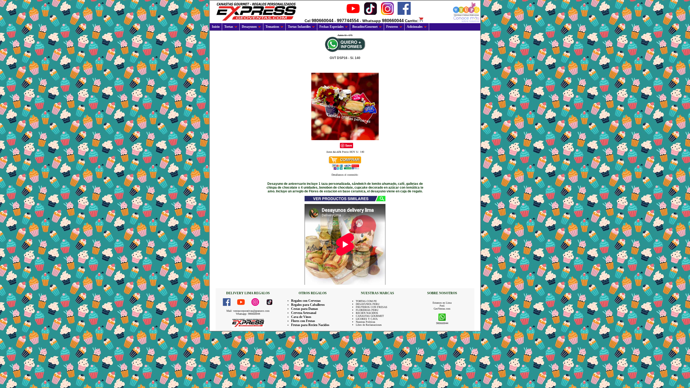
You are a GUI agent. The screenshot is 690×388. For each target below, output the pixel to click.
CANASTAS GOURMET (370, 315)
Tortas (228, 27)
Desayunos (249, 27)
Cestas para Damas (304, 309)
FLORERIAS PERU (367, 310)
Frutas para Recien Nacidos (310, 325)
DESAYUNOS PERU (368, 304)
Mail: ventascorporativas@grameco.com (248, 310)
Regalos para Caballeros (308, 305)
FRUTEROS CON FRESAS (371, 307)
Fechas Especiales (331, 27)
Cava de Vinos (301, 317)
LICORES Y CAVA (367, 318)
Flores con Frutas (303, 321)
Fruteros (392, 27)
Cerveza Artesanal (303, 313)
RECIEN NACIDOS (367, 312)
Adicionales (415, 27)
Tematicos (272, 27)
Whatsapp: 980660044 (248, 313)
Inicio (216, 27)
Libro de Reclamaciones (369, 324)
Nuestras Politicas (365, 321)
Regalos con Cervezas (306, 301)
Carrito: (412, 21)
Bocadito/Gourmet (365, 27)
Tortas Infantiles (299, 27)
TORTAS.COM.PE (366, 301)
